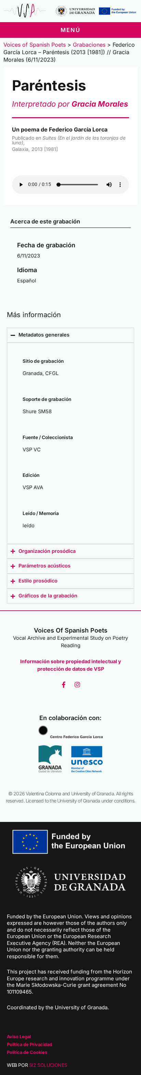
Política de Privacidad (29, 1044)
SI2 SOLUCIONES (48, 1065)
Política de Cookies (27, 1052)
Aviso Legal (19, 1036)
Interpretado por (70, 103)
